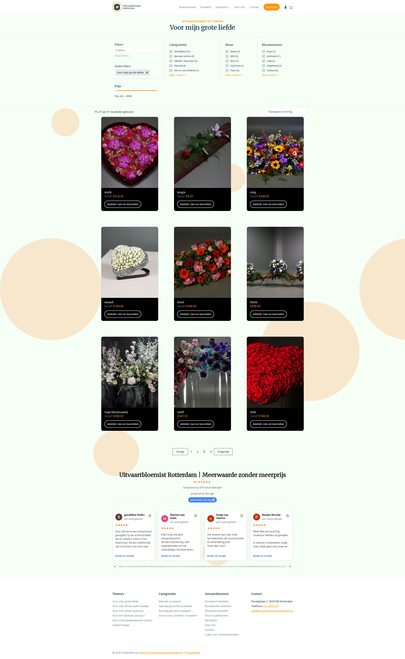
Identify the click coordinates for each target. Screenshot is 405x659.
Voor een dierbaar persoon (128, 615)
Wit (234, 56)
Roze (234, 60)
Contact (254, 7)
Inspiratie (221, 7)
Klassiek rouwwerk (170, 601)
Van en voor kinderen (186, 70)
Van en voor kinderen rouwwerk (178, 615)
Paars (234, 70)
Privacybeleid (192, 652)
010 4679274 (270, 606)
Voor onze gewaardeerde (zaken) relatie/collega (132, 623)
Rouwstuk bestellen (216, 611)
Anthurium (274, 56)
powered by (202, 493)
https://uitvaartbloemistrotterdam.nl (161, 652)
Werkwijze (211, 620)
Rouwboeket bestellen (218, 606)
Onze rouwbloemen (216, 615)
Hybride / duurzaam (185, 60)
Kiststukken (182, 51)
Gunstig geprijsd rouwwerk (175, 611)
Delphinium (274, 65)
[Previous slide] (115, 566)
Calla (271, 60)
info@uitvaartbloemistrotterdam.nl (272, 611)
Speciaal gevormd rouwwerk (175, 606)
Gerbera (272, 70)
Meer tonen (176, 75)
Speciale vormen (184, 56)
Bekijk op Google (124, 555)
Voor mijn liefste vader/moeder (130, 606)
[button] (120, 566)
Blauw (235, 51)
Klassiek (180, 65)
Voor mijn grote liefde (125, 601)
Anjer (271, 51)
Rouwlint (205, 7)
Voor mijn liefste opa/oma (127, 611)
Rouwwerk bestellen (217, 601)
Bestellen (271, 7)
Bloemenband (187, 7)
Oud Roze (237, 65)
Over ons (239, 7)
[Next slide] (290, 566)
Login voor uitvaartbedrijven (222, 634)
